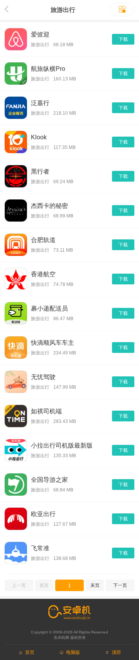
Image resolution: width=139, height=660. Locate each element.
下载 (123, 39)
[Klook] (16, 142)
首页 (44, 585)
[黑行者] (16, 176)
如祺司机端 (46, 411)
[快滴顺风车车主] (16, 347)
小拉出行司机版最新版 (62, 445)
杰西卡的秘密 (49, 205)
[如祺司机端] (16, 416)
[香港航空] (16, 279)
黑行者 (40, 171)
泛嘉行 (40, 103)
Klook (39, 137)
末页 (95, 585)
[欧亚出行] (16, 519)
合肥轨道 (43, 240)
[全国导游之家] (16, 484)
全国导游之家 (49, 479)
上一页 (19, 585)
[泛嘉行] (16, 108)
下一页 (120, 585)
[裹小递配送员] (16, 313)
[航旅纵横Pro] (16, 73)
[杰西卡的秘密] (16, 210)
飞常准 (40, 548)
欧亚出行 (43, 514)
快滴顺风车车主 (52, 342)
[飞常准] (16, 553)
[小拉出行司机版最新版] (16, 450)
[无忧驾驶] (16, 382)
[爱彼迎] (16, 39)
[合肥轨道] (16, 245)
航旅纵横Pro (48, 68)
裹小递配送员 (49, 308)
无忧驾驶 (43, 377)
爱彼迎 (40, 34)
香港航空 (43, 274)
